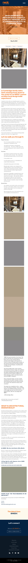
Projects (14, 46)
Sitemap (14, 544)
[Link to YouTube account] (18, 553)
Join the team (14, 542)
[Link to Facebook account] (12, 553)
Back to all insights (14, 38)
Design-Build (8, 46)
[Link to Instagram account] (15, 553)
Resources (14, 540)
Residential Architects (14, 546)
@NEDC (14, 514)
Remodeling (20, 46)
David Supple (14, 26)
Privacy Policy (14, 548)
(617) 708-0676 (15, 528)
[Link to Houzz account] (9, 553)
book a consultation (14, 531)
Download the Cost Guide (14, 550)
